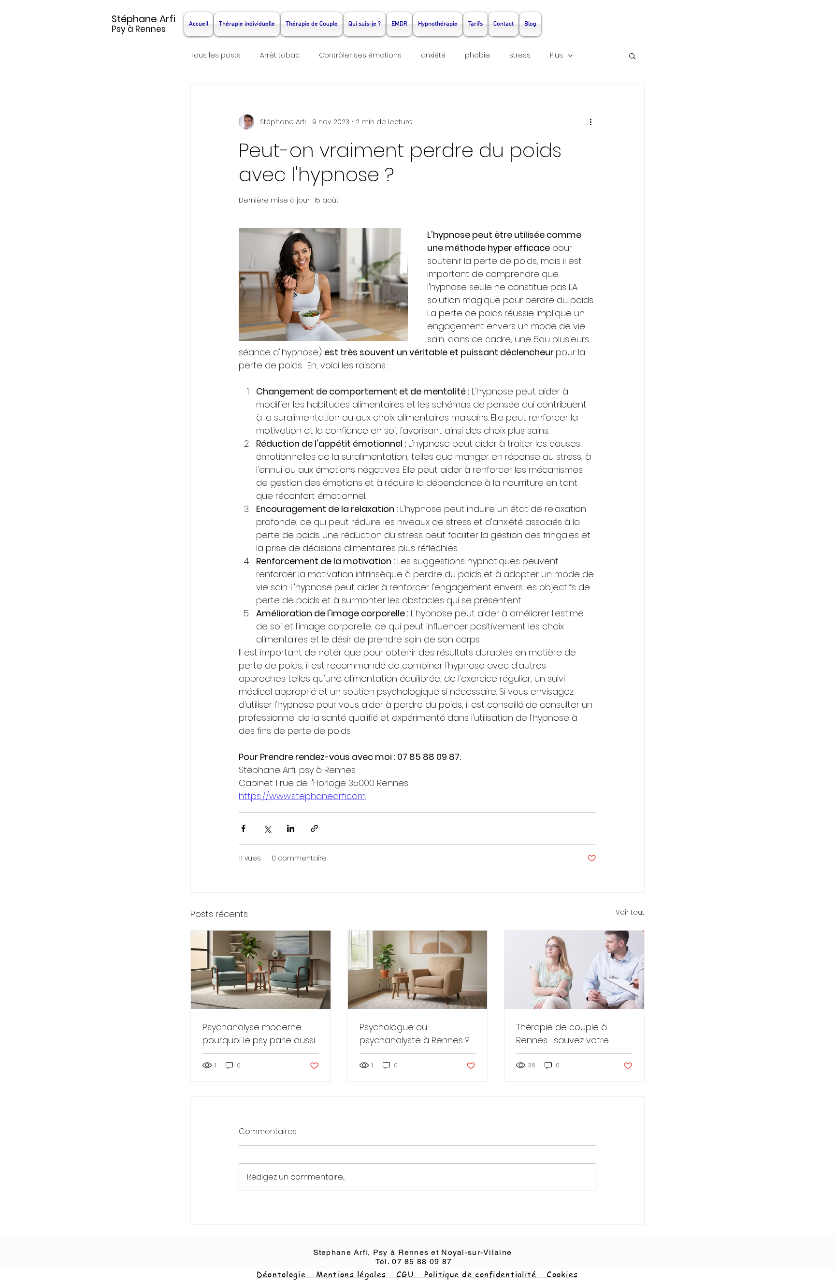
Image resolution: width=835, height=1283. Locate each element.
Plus (556, 55)
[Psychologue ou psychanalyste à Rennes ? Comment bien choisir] (418, 970)
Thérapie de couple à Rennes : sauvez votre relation (562, 1034)
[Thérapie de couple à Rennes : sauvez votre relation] (574, 970)
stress (520, 55)
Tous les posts (215, 55)
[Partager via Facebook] (243, 828)
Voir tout (630, 912)
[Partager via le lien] (314, 828)
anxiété (433, 55)
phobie (477, 55)
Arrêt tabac (280, 55)
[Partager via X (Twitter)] (267, 828)
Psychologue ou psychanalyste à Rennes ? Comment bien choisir (415, 1034)
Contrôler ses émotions (360, 55)
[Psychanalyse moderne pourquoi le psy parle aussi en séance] (261, 970)
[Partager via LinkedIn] (290, 828)
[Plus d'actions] (590, 122)
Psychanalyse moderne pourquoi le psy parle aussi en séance (258, 1034)
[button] (632, 55)
